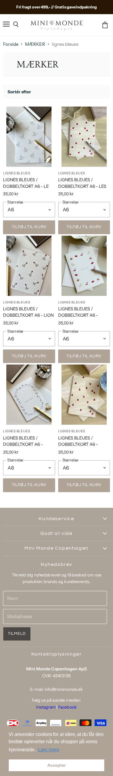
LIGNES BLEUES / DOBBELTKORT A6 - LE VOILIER (26, 186)
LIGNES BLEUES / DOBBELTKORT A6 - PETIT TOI (78, 315)
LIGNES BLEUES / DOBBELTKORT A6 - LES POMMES (82, 186)
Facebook (67, 707)
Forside (10, 44)
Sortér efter (19, 91)
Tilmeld (17, 634)
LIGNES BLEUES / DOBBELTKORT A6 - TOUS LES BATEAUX (78, 444)
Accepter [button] (56, 765)
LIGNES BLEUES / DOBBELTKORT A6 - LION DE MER (28, 315)
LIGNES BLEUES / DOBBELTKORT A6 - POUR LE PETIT (23, 444)
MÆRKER (35, 44)
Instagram (45, 707)
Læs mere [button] (48, 749)
